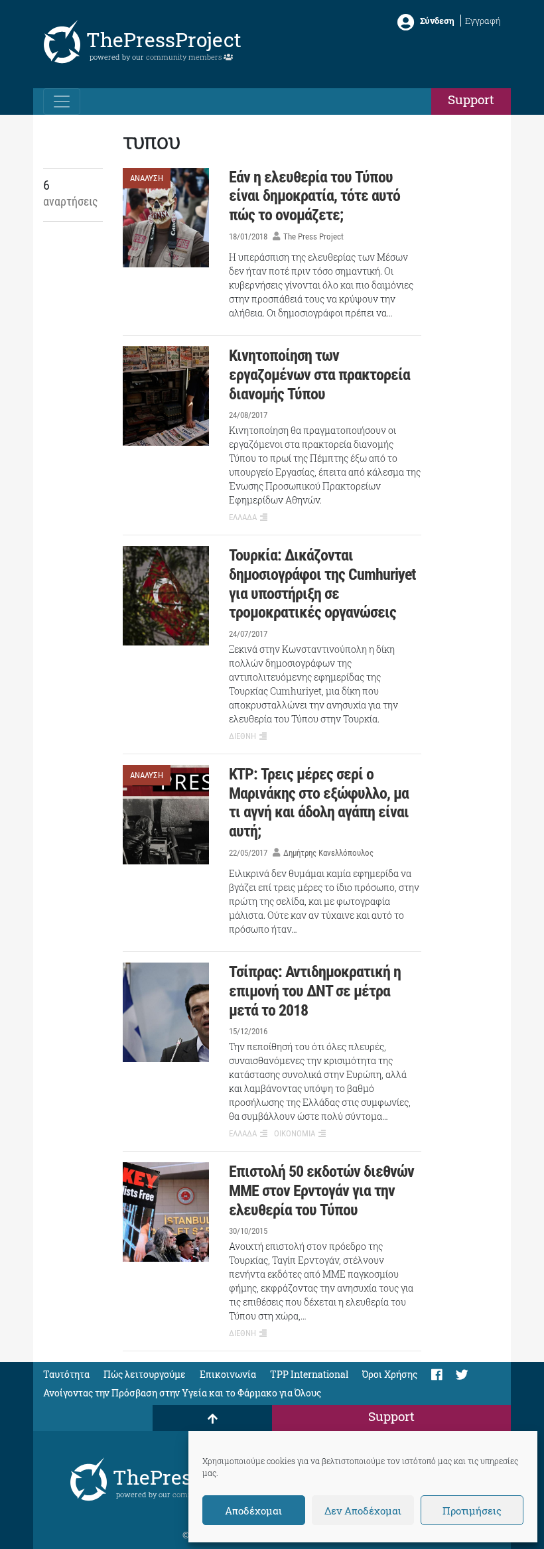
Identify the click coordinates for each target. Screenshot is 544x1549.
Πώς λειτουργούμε (144, 1374)
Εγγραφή (483, 21)
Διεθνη (242, 736)
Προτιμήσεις (472, 1510)
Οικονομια (294, 1133)
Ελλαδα (243, 517)
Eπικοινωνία (228, 1374)
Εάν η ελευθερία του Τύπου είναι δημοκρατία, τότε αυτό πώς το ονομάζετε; (314, 196)
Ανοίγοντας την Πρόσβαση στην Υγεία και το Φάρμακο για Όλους (182, 1392)
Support (471, 99)
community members (185, 57)
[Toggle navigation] (61, 101)
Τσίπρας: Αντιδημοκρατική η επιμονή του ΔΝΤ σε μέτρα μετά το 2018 (315, 991)
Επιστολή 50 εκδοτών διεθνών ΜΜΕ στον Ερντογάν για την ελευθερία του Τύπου (321, 1190)
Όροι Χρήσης (389, 1374)
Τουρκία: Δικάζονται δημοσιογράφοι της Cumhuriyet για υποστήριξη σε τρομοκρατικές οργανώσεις (322, 584)
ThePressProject (163, 39)
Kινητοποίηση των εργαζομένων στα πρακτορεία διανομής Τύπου (319, 374)
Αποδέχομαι (253, 1510)
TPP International (309, 1374)
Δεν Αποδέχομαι (362, 1510)
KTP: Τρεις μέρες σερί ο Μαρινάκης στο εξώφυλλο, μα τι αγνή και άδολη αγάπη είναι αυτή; (319, 803)
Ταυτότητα (66, 1374)
